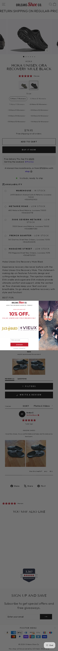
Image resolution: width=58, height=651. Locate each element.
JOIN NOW (19, 344)
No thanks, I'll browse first (19, 348)
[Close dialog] (57, 302)
